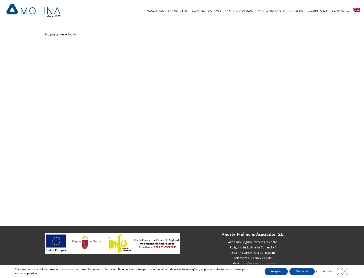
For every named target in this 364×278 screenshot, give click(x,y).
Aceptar (276, 271)
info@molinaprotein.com (258, 263)
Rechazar (302, 271)
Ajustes (328, 271)
